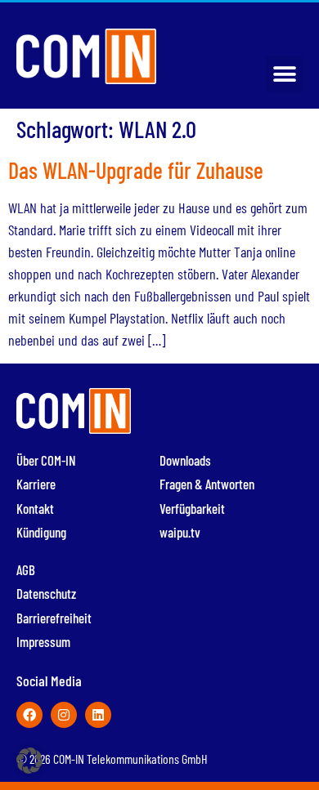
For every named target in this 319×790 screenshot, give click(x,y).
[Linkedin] (98, 715)
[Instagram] (64, 715)
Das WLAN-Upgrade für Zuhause (135, 170)
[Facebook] (29, 715)
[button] (284, 74)
